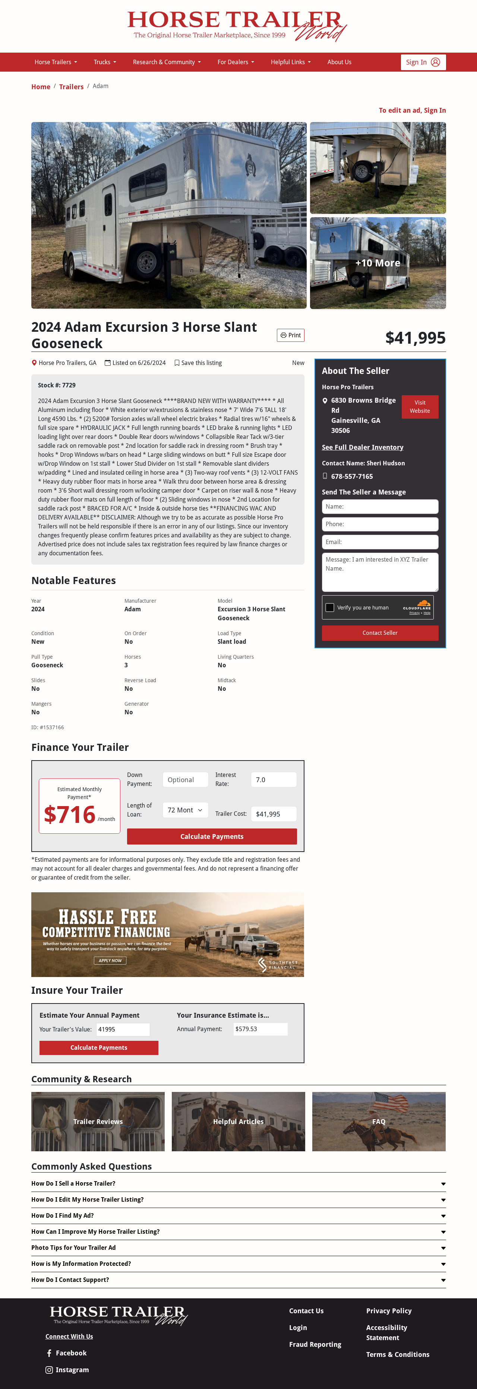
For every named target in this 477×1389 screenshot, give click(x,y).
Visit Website (420, 407)
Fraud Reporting (315, 1344)
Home (40, 87)
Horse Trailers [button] (54, 62)
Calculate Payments (212, 836)
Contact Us (306, 1311)
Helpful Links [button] (288, 62)
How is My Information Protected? (81, 1263)
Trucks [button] (103, 62)
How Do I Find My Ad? (62, 1215)
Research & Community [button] (164, 62)
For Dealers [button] (234, 62)
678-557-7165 (352, 476)
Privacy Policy (389, 1311)
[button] (177, 362)
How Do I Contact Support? (70, 1279)
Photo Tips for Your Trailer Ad (73, 1247)
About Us (339, 62)
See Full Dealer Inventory (363, 447)
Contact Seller (380, 633)
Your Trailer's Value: (66, 1029)
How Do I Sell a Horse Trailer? (73, 1183)
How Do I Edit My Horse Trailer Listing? (87, 1199)
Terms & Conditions (398, 1354)
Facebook (71, 1353)
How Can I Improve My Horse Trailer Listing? (95, 1231)
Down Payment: (139, 779)
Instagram (72, 1370)
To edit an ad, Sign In (412, 110)
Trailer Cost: (231, 813)
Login (298, 1328)
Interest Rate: (225, 779)
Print (294, 335)
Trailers (71, 87)
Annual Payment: (199, 1029)
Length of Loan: (139, 810)
